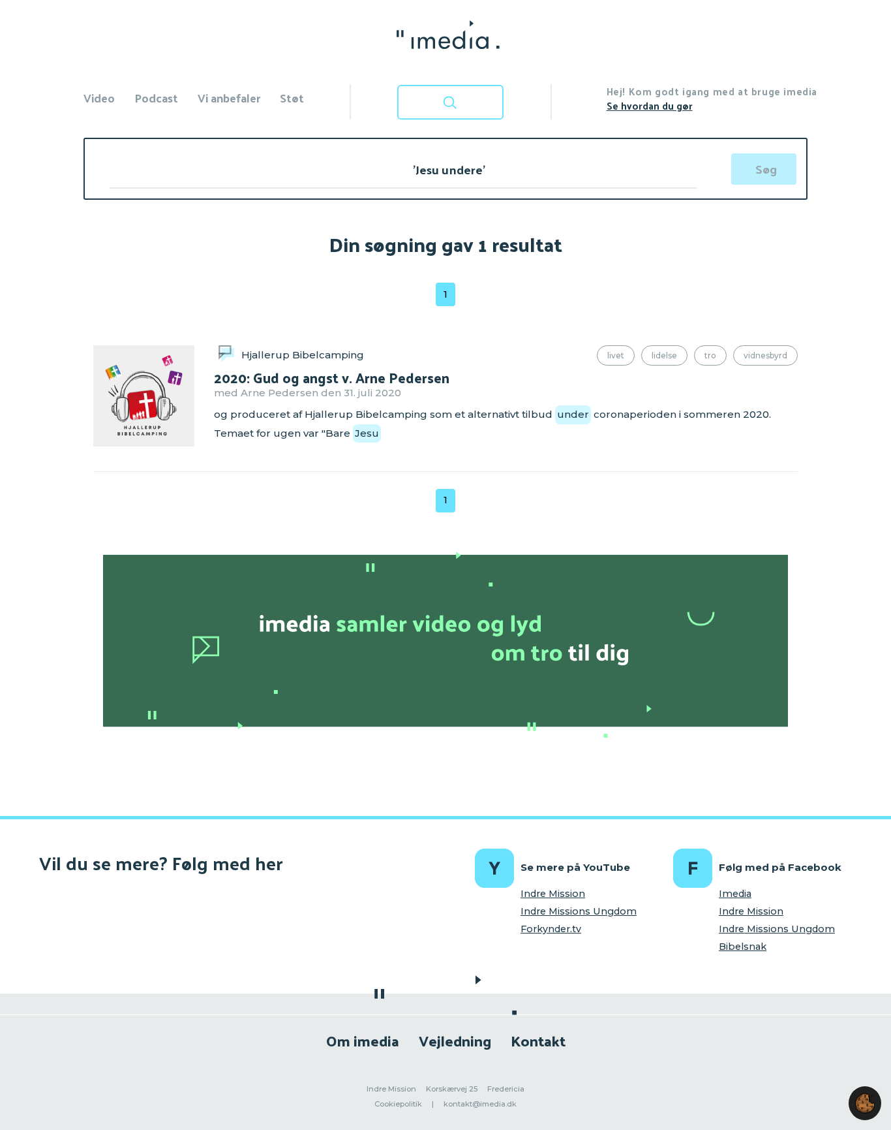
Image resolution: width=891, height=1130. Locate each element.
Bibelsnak (742, 946)
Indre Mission (553, 894)
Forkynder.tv (551, 929)
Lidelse (664, 355)
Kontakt (538, 1040)
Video (99, 97)
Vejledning (455, 1040)
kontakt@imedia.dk (480, 1103)
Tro (710, 355)
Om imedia (362, 1040)
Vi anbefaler (229, 97)
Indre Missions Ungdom (579, 911)
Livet (615, 355)
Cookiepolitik (398, 1103)
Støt (292, 97)
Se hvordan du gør (650, 105)
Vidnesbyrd (765, 355)
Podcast (156, 97)
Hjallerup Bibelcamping (302, 355)
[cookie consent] (865, 1103)
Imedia (735, 894)
